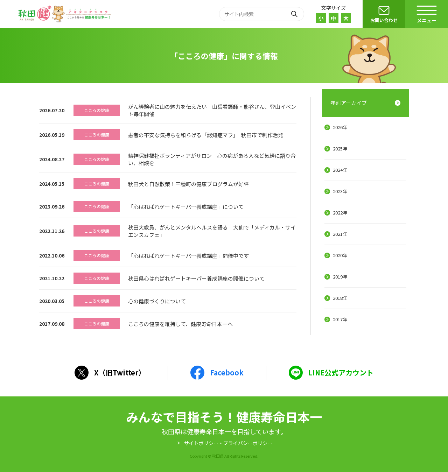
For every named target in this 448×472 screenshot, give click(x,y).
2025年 (340, 148)
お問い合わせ (384, 20)
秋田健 (65, 14)
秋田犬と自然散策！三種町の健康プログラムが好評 (188, 184)
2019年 (340, 276)
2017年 (340, 319)
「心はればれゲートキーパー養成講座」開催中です (188, 255)
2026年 (340, 127)
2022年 (340, 212)
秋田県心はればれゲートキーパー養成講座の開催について (196, 278)
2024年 (340, 170)
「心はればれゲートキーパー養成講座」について (186, 206)
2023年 (340, 191)
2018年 (340, 298)
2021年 (340, 234)
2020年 (340, 255)
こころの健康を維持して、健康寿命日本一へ (180, 323)
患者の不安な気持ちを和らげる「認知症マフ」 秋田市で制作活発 (205, 135)
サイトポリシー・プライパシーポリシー (228, 443)
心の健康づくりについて (157, 301)
